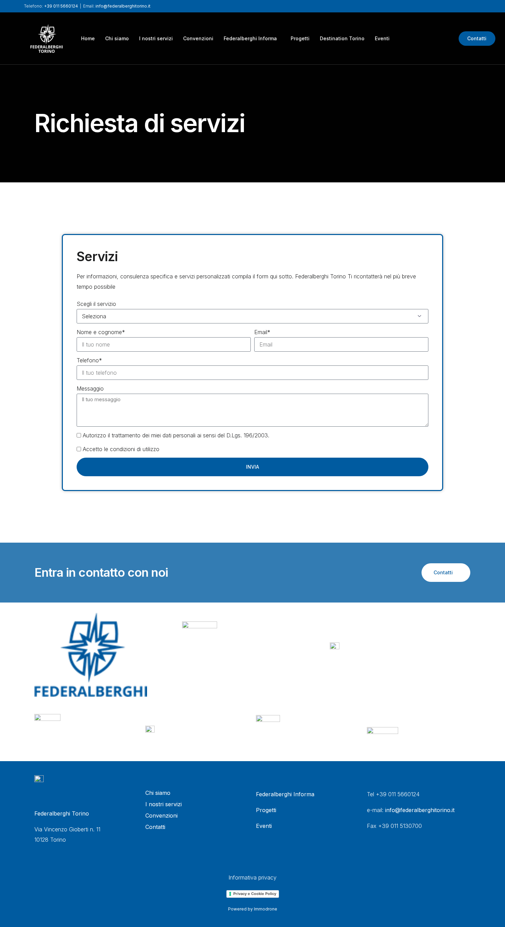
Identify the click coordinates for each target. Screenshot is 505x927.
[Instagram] (444, 37)
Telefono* (89, 360)
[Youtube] (432, 37)
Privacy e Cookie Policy (254, 893)
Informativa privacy (252, 877)
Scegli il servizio (96, 303)
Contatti (476, 38)
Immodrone (265, 909)
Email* (262, 332)
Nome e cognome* (101, 332)
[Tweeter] (421, 37)
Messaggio (90, 388)
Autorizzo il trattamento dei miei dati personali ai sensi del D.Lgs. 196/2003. (176, 435)
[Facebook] (409, 37)
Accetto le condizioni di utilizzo (121, 449)
